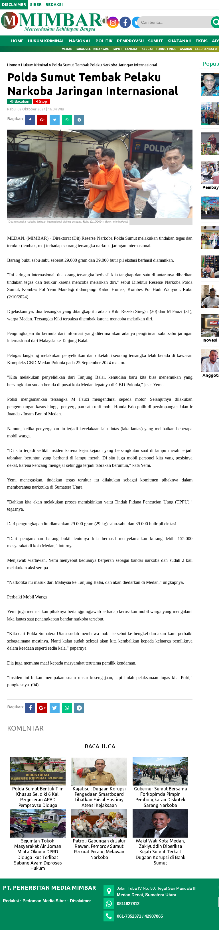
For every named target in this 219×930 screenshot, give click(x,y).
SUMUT (155, 40)
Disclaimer (80, 900)
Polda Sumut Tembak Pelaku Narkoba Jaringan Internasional (92, 84)
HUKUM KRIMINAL (46, 40)
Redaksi (11, 900)
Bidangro (101, 49)
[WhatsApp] (67, 120)
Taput (117, 49)
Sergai (147, 49)
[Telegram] (79, 120)
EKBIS (202, 40)
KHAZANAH (179, 40)
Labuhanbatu (206, 49)
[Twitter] (55, 120)
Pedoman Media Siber (44, 900)
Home (17, 40)
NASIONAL (80, 40)
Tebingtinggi (166, 49)
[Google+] (42, 120)
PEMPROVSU (130, 40)
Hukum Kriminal (34, 65)
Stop (42, 101)
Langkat (132, 49)
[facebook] (125, 22)
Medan (67, 49)
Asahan (186, 49)
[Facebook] (30, 120)
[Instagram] (113, 22)
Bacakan (21, 101)
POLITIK (104, 40)
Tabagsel (83, 49)
